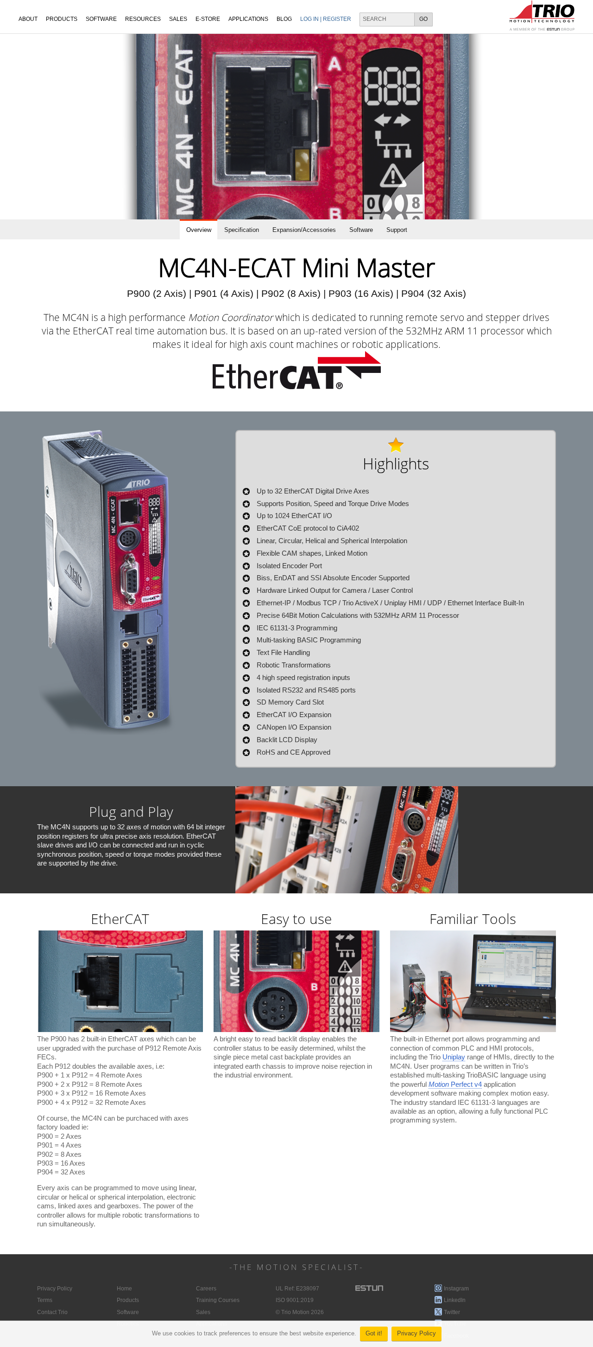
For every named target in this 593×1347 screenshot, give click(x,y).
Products (61, 19)
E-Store (208, 19)
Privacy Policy (416, 1333)
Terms (44, 1300)
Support (396, 229)
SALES (178, 19)
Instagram (456, 1288)
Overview (198, 229)
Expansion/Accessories (304, 229)
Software (101, 19)
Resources (143, 19)
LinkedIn (455, 1300)
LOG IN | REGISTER (325, 19)
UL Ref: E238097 (297, 1288)
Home (124, 1288)
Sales (203, 1312)
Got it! (374, 1333)
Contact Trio (52, 1312)
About (28, 19)
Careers (206, 1288)
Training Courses (218, 1300)
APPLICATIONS (248, 19)
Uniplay (453, 1057)
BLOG (284, 19)
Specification (241, 229)
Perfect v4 (455, 1084)
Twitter (452, 1312)
